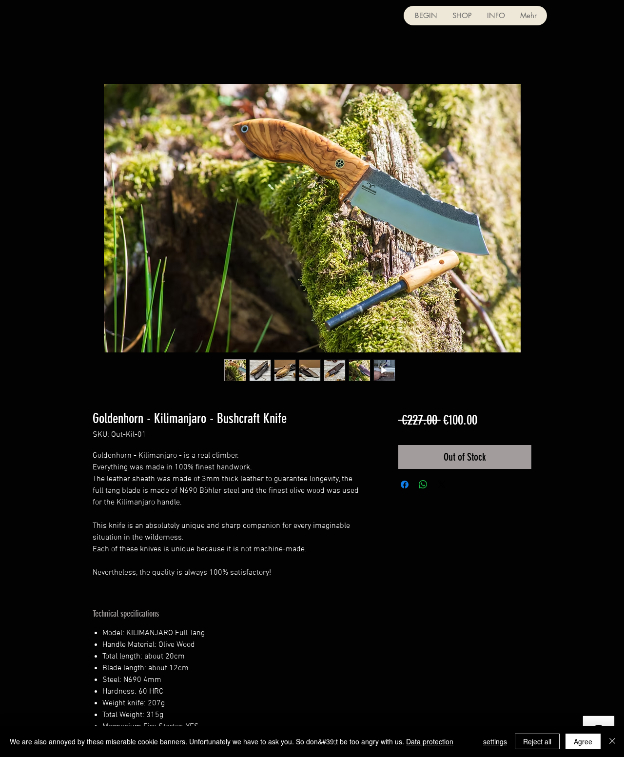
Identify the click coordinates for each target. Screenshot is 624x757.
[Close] (612, 741)
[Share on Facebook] (404, 484)
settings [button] (495, 741)
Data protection (429, 741)
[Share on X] (442, 484)
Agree (583, 741)
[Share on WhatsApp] (423, 484)
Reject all (537, 741)
